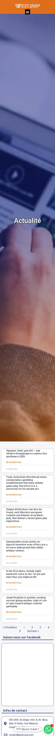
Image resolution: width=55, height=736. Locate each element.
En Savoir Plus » (14, 462)
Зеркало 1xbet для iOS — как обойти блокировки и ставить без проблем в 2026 (26, 453)
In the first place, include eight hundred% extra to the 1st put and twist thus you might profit (25, 574)
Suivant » (33, 631)
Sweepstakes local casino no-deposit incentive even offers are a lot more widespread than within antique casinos (26, 546)
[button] (27, 11)
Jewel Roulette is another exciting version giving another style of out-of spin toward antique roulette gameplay (26, 602)
